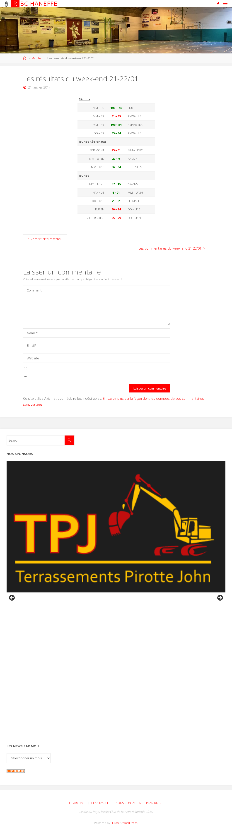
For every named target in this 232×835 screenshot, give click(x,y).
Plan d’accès (101, 803)
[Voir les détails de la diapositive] (116, 526)
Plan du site (155, 803)
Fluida (114, 823)
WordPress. (130, 823)
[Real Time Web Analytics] (16, 770)
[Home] (24, 58)
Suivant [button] (219, 598)
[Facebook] (218, 3)
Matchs (36, 58)
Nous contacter (128, 803)
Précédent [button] (12, 598)
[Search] (69, 440)
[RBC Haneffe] (6, 3)
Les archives (77, 803)
